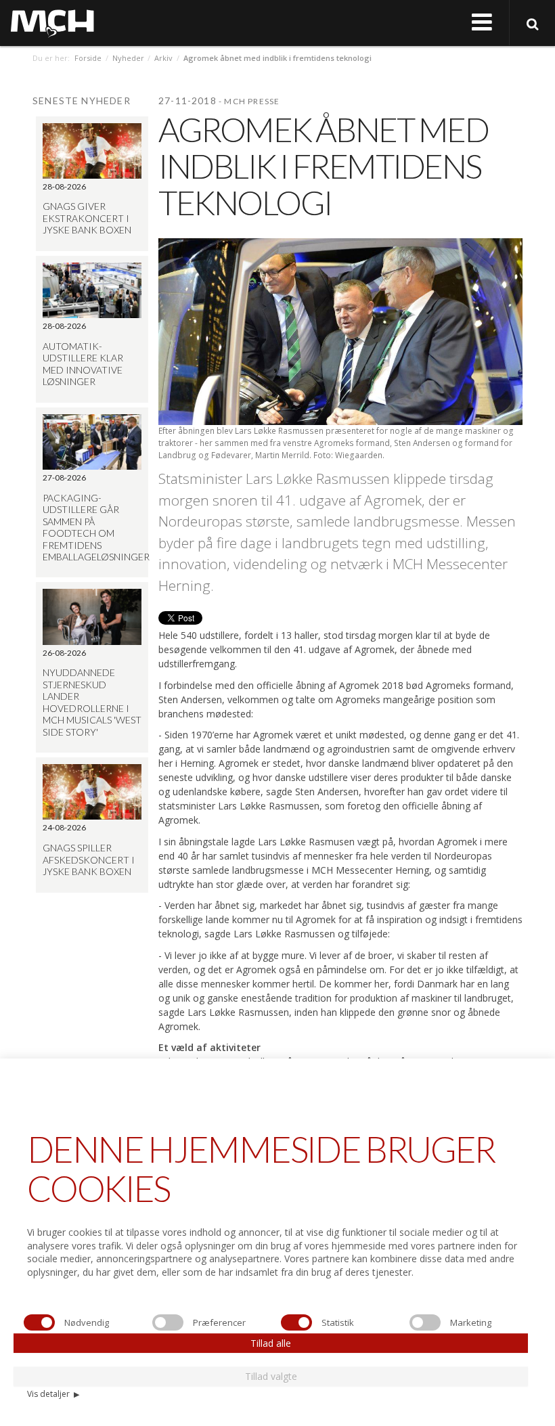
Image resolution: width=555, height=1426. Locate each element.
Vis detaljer (53, 1394)
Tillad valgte (271, 1376)
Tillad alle (270, 1343)
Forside (88, 58)
